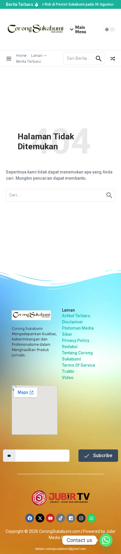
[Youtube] (50, 518)
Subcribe (102, 455)
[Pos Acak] (112, 58)
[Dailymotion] (70, 518)
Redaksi (70, 346)
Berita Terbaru (28, 61)
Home (21, 55)
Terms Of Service (78, 365)
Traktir (68, 371)
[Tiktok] (60, 518)
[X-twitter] (40, 518)
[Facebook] (29, 518)
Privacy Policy (75, 340)
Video (67, 377)
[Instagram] (81, 518)
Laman (37, 55)
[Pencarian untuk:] (79, 58)
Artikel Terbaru (76, 315)
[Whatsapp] (91, 518)
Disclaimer (72, 322)
